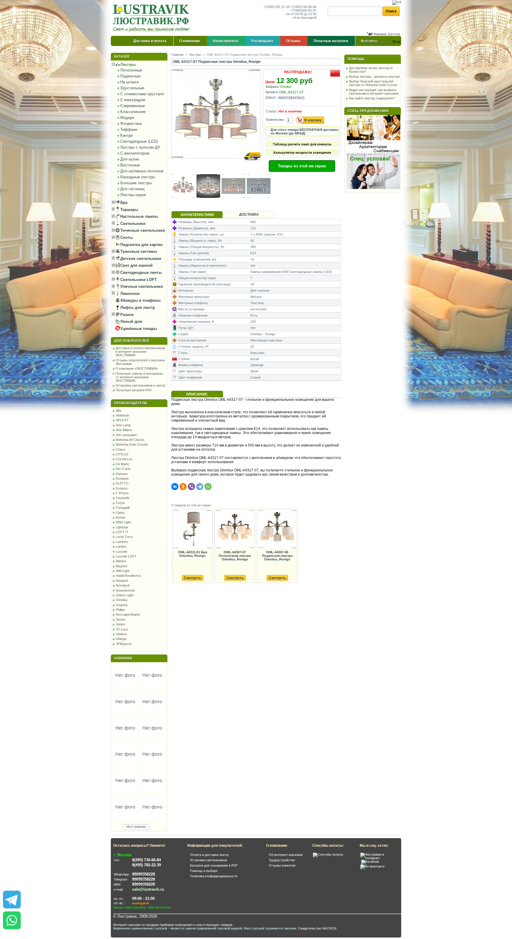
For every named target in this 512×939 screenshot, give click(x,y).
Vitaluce (121, 634)
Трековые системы (138, 251)
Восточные (130, 165)
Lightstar (122, 527)
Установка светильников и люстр (140, 385)
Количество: (275, 119)
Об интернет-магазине (286, 855)
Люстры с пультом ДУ (140, 147)
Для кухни (129, 159)
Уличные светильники (141, 286)
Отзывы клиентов (282, 865)
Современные (132, 106)
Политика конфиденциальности (213, 876)
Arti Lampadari (126, 435)
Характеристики (197, 215)
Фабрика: (272, 86)
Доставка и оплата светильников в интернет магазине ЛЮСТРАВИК (140, 351)
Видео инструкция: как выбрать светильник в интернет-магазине (374, 91)
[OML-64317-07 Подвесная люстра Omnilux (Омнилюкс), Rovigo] (216, 164)
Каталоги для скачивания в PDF (214, 865)
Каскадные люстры (137, 177)
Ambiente (122, 415)
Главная (177, 54)
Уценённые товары (138, 328)
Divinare (122, 474)
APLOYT (122, 420)
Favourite (122, 498)
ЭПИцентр (124, 644)
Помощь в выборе (203, 871)
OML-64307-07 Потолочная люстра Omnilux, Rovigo (235, 555)
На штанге (129, 82)
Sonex (120, 624)
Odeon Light (124, 595)
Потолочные (131, 70)
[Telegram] (199, 486)
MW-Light (122, 571)
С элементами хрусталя (142, 94)
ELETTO (122, 483)
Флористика (131, 123)
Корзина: (380, 34)
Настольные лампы (138, 216)
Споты (126, 237)
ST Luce (122, 629)
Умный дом (130, 321)
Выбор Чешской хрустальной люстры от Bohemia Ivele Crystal (373, 83)
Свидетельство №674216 (317, 928)
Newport (122, 580)
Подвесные (130, 76)
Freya (120, 503)
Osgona (121, 605)
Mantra (121, 561)
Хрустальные (132, 88)
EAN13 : (271, 97)
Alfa (118, 410)
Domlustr (122, 478)
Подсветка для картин (141, 244)
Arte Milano (124, 430)
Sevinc (121, 619)
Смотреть (192, 578)
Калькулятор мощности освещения (302, 152)
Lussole (121, 551)
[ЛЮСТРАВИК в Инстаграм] (379, 858)
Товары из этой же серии (302, 166)
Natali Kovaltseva (128, 575)
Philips (120, 609)
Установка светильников (208, 860)
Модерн (127, 117)
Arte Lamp (123, 425)
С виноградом (132, 100)
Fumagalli (122, 507)
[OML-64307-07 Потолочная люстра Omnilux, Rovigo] (235, 529)
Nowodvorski (125, 590)
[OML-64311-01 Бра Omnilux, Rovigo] (192, 529)
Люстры (127, 64)
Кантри (126, 135)
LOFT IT (122, 532)
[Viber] (191, 486)
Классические (132, 111)
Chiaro (120, 449)
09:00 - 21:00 (143, 898)
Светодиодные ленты (140, 272)
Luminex (122, 542)
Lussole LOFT (126, 556)
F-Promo (122, 493)
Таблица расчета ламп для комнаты (302, 144)
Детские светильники (140, 258)
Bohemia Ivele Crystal (131, 444)
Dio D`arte (123, 469)
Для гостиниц (132, 189)
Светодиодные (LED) (139, 141)
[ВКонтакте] (174, 486)
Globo (120, 512)
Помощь (356, 59)
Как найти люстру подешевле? (372, 98)
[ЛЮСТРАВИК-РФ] (152, 18)
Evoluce (121, 488)
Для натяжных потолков (142, 171)
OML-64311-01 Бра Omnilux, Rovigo (192, 553)
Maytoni (121, 566)
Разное (126, 314)
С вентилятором (134, 153)
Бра (123, 202)
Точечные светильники (142, 230)
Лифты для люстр (137, 307)
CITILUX (122, 454)
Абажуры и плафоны (140, 300)
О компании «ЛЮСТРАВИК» (137, 368)
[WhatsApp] (208, 486)
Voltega (121, 639)
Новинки (123, 658)
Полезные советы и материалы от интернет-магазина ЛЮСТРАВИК (139, 377)
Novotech (123, 585)
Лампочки (129, 293)
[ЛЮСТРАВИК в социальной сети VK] (372, 866)
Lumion (121, 546)
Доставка (249, 214)
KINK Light (123, 522)
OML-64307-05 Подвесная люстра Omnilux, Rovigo (277, 555)
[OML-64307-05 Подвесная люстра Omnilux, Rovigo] (277, 529)
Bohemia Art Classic (130, 439)
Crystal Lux (124, 459)
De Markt (122, 464)
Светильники (132, 223)
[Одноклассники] (183, 486)
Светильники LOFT (138, 279)
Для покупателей (131, 341)
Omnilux (122, 600)
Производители (130, 403)
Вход (396, 41)
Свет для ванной (136, 265)
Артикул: (272, 92)
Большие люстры (136, 183)
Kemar (120, 517)
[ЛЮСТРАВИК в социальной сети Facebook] (370, 861)
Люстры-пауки (133, 195)
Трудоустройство (282, 860)
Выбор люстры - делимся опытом (374, 76)
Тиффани (128, 129)
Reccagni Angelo (128, 614)
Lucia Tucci (124, 536)
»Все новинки (136, 826)
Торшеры (128, 209)
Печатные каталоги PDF (134, 390)
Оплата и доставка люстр (209, 855)
